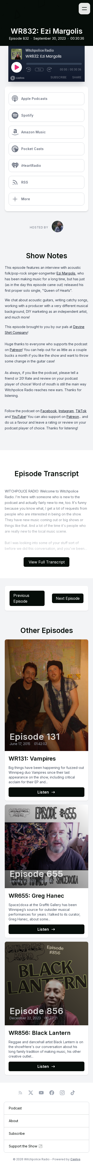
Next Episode (68, 598)
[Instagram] (62, 1092)
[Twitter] (30, 1092)
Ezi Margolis (66, 273)
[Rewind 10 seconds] (28, 69)
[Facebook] (51, 1092)
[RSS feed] (20, 1092)
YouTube (19, 417)
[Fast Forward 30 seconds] (49, 69)
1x (39, 69)
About (13, 1121)
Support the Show (23, 1146)
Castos (75, 1159)
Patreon (16, 350)
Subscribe (59, 77)
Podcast (15, 1108)
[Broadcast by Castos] (17, 78)
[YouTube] (41, 1092)
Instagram (66, 411)
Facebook (49, 411)
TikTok (81, 411)
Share (76, 77)
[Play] (16, 67)
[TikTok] (72, 1092)
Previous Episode (21, 598)
